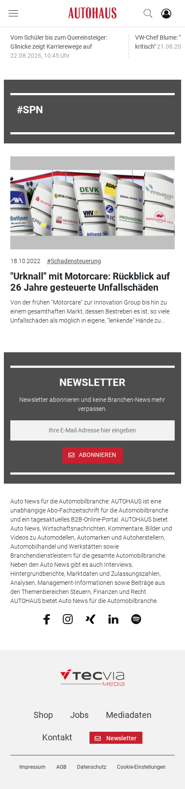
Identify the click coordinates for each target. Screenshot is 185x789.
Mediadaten (128, 715)
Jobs (79, 715)
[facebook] (46, 618)
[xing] (91, 618)
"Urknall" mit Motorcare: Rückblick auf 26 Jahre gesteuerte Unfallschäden (90, 282)
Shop (43, 715)
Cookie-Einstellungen (141, 767)
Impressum (32, 767)
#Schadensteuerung (74, 261)
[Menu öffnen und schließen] (15, 13)
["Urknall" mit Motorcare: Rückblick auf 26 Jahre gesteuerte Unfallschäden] (92, 202)
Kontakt (57, 737)
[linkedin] (113, 618)
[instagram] (68, 618)
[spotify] (136, 618)
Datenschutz (91, 767)
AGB (61, 767)
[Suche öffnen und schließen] (145, 13)
